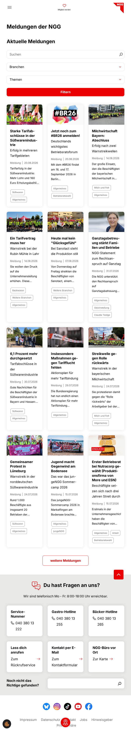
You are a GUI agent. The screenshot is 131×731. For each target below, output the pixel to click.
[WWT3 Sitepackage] (118, 6)
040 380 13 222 (25, 626)
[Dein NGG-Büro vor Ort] (65, 722)
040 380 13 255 (65, 621)
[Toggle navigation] (9, 7)
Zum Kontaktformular (65, 662)
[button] (6, 724)
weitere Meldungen (65, 561)
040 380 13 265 (106, 621)
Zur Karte (100, 659)
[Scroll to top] (118, 575)
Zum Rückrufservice (23, 662)
